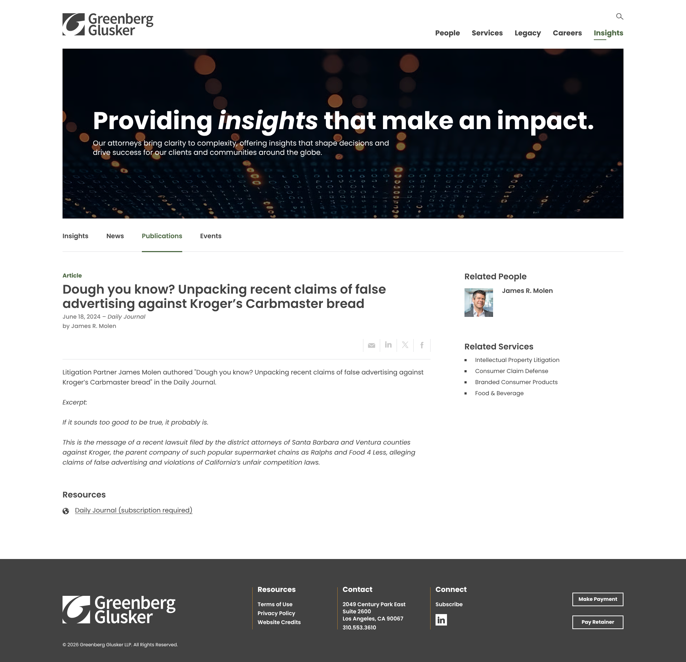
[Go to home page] (108, 24)
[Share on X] (405, 345)
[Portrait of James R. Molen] (478, 302)
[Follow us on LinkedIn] (441, 620)
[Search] (619, 16)
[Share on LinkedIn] (388, 345)
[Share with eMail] (371, 345)
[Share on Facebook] (422, 345)
